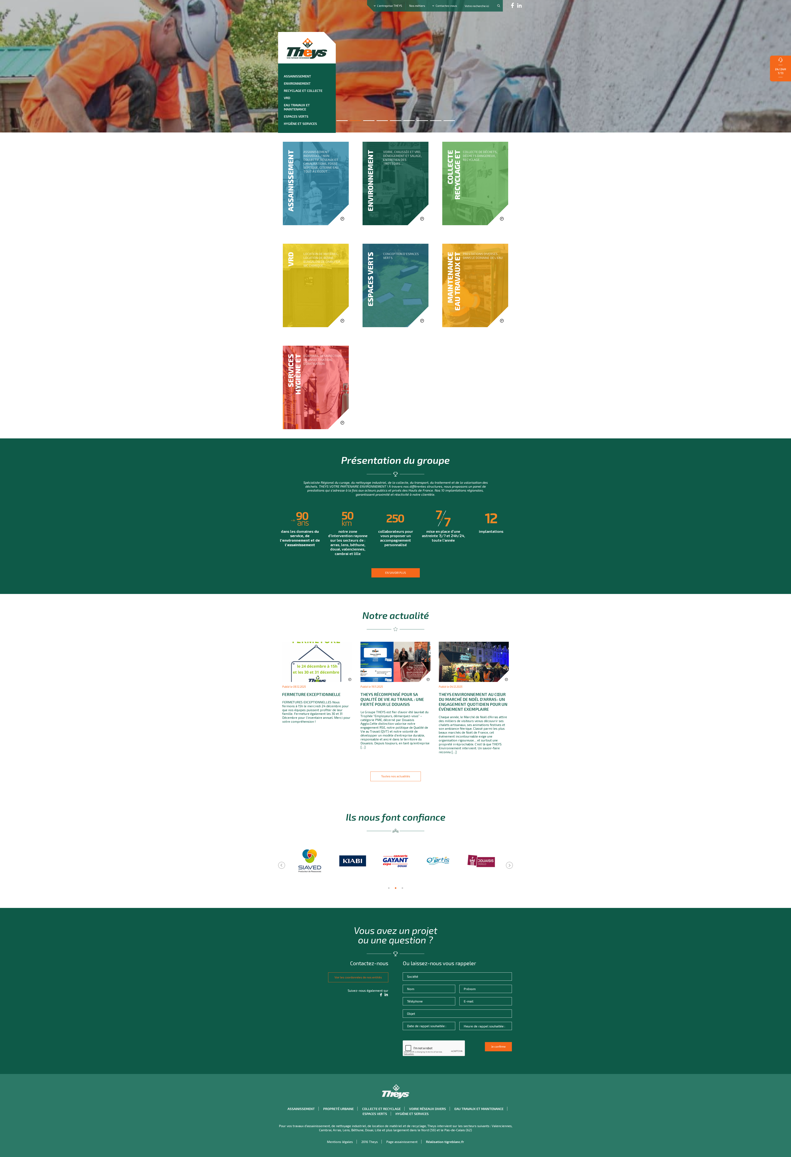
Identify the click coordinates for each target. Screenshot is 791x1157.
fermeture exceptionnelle (311, 694)
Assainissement (297, 76)
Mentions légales (340, 1142)
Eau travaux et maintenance (297, 107)
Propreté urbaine (338, 1109)
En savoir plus (395, 572)
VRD (287, 98)
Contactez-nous (446, 5)
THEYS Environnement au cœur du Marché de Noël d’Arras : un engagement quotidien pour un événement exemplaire (473, 702)
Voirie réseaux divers (427, 1109)
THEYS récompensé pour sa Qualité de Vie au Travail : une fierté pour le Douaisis (392, 699)
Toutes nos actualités (395, 776)
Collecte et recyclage (381, 1109)
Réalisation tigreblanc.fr (445, 1142)
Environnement (297, 83)
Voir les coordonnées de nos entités (358, 977)
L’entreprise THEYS (389, 5)
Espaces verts (296, 116)
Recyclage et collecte (303, 91)
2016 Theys (369, 1142)
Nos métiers (417, 5)
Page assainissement (402, 1142)
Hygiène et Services (300, 123)
